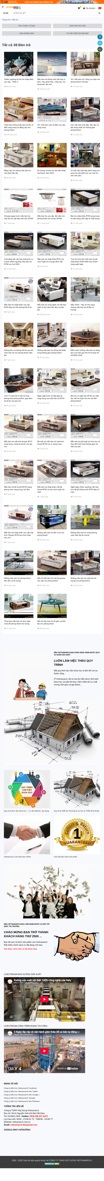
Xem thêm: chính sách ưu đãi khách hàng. (20, 949)
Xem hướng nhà (26, 33)
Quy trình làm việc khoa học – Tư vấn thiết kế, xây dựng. (26, 811)
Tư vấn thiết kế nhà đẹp (77, 33)
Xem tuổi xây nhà (77, 26)
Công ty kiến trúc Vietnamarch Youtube (19, 1098)
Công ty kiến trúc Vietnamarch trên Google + (22, 1095)
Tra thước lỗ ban (26, 26)
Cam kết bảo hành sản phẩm (65, 857)
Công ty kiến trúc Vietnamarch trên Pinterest (21, 1101)
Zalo (99, 43)
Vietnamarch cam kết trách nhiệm (17, 857)
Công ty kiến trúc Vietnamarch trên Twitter (21, 1091)
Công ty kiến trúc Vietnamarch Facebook (20, 1088)
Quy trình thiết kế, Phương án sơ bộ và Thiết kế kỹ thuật (76, 811)
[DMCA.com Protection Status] (52, 1164)
